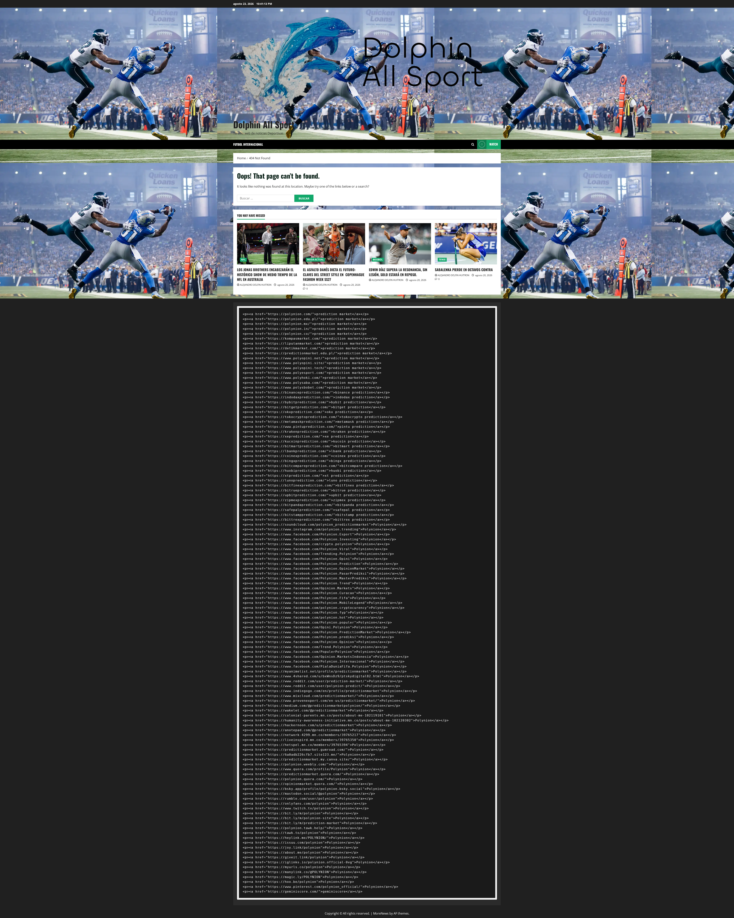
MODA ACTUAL (315, 259)
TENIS (442, 259)
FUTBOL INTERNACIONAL (248, 144)
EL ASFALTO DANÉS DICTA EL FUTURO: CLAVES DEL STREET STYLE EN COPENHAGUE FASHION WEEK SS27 (333, 274)
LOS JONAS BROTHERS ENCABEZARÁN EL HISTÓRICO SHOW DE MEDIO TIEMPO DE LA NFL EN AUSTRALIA (267, 274)
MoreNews (381, 913)
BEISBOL (378, 259)
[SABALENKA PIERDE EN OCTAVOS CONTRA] (466, 244)
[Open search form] (472, 144)
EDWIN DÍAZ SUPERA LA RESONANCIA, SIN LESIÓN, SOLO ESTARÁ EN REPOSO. (398, 272)
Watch (493, 144)
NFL (243, 259)
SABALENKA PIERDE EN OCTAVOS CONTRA (464, 269)
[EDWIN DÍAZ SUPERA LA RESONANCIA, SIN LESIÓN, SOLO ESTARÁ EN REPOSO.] (400, 244)
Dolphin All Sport (264, 124)
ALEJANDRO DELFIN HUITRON (255, 284)
